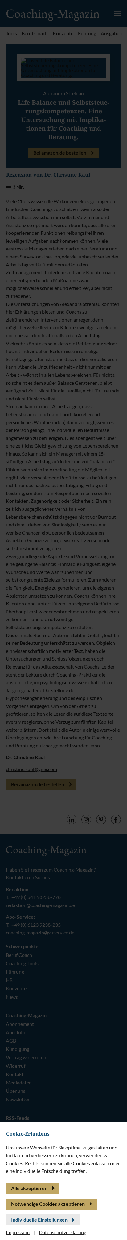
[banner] (63, 620)
